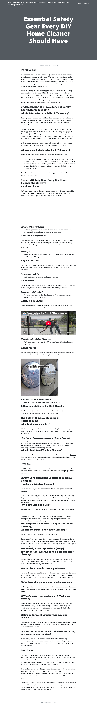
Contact (86, 3)
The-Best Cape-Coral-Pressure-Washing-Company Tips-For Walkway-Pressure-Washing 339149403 (38, 3)
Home (79, 3)
